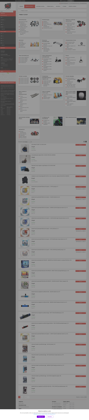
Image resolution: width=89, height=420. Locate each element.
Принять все (40, 416)
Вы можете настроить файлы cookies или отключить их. (44, 414)
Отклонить (50, 416)
